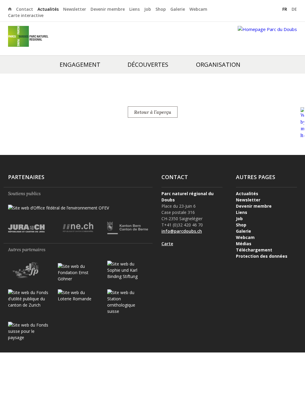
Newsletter (74, 9)
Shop (160, 9)
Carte (167, 243)
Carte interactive (25, 15)
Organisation (218, 64)
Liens (134, 9)
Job (147, 9)
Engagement (80, 64)
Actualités (48, 9)
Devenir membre (108, 9)
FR (284, 9)
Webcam (198, 9)
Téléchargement (254, 250)
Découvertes (147, 64)
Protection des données (261, 256)
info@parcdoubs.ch (181, 231)
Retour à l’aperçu (152, 112)
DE (294, 9)
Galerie (177, 9)
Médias (243, 243)
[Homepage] (12, 8)
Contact (24, 9)
